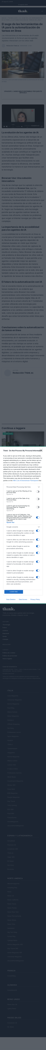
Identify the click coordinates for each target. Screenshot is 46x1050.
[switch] (37, 492)
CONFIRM (14, 592)
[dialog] (23, 525)
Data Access (23, 599)
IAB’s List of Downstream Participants (25, 480)
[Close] (42, 451)
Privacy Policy (35, 599)
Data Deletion (11, 599)
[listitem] (23, 487)
